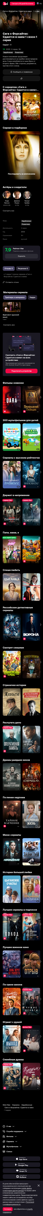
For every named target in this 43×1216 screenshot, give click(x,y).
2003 (8, 49)
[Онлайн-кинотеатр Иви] (6, 3)
